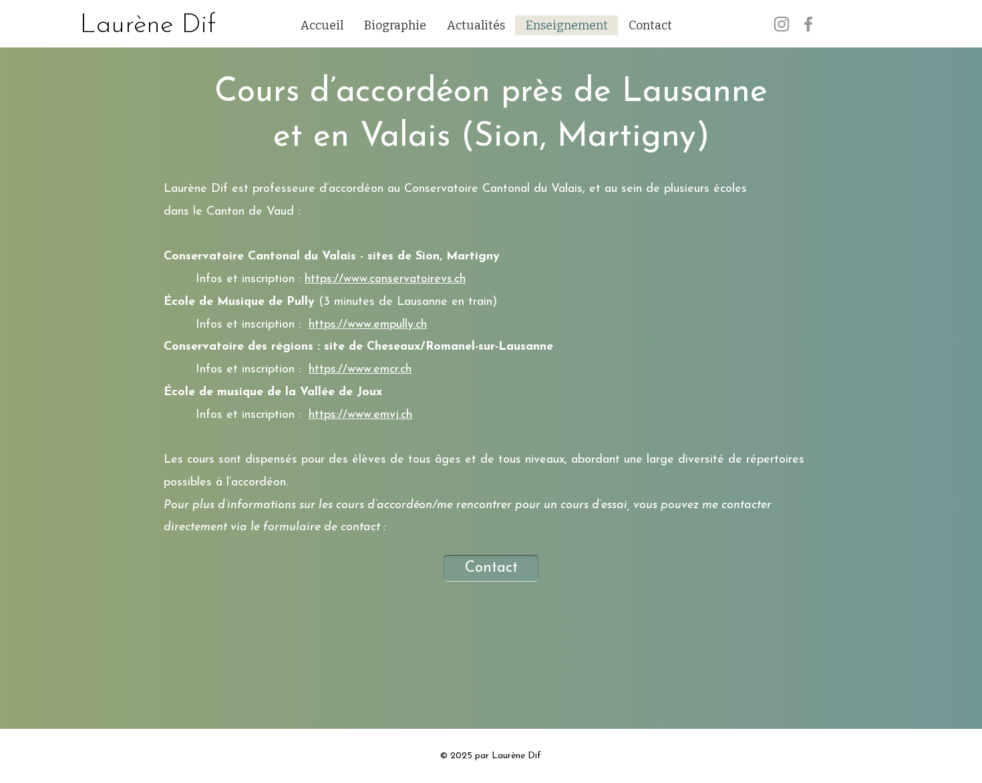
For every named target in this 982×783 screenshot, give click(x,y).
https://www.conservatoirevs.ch (385, 279)
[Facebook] (808, 24)
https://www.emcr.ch (360, 370)
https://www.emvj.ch (360, 415)
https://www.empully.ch (368, 325)
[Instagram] (782, 24)
